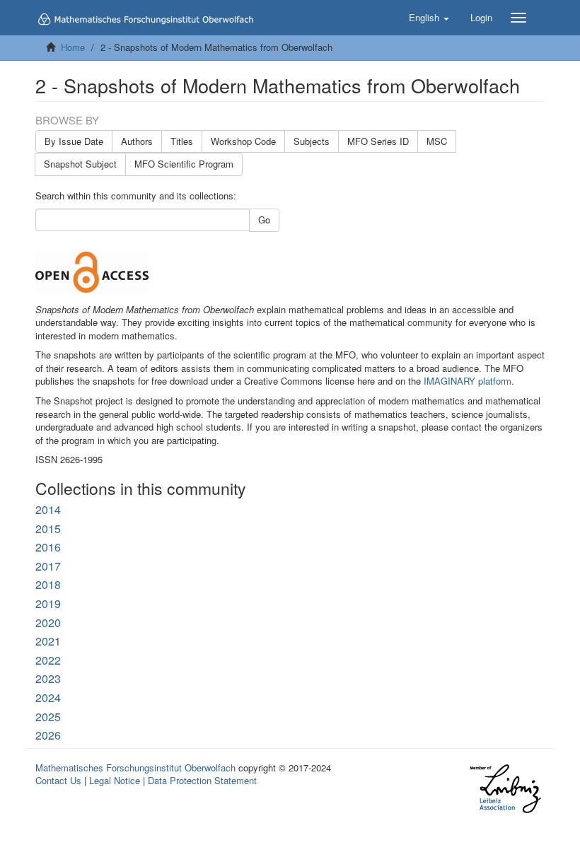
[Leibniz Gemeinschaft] (505, 788)
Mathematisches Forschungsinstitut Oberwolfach (135, 767)
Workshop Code (243, 141)
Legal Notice (114, 780)
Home (73, 47)
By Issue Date (74, 141)
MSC (437, 141)
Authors (137, 141)
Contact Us (58, 780)
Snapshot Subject (80, 163)
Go (264, 219)
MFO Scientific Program (183, 163)
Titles (181, 141)
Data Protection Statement (202, 780)
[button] (429, 17)
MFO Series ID (378, 141)
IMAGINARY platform (467, 380)
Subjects (312, 141)
